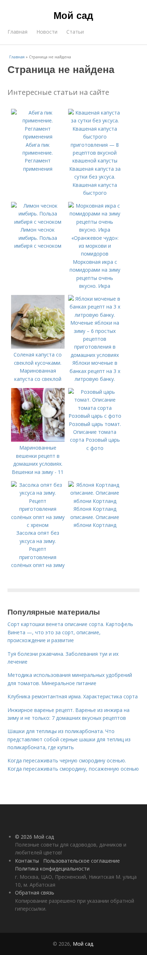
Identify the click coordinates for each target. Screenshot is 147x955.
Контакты (27, 860)
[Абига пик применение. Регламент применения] (38, 136)
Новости (46, 31)
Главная (17, 31)
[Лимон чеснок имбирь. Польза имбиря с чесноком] (38, 221)
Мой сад (73, 15)
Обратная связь (34, 892)
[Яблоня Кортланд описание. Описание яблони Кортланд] (95, 501)
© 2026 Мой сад (34, 836)
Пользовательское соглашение (81, 860)
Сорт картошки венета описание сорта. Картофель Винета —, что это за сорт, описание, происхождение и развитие (70, 632)
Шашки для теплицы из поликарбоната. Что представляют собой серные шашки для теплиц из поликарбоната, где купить (69, 739)
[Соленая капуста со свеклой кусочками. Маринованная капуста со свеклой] (38, 346)
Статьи (75, 31)
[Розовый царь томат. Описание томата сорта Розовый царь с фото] (95, 415)
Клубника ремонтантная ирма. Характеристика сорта (72, 696)
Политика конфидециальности (52, 868)
